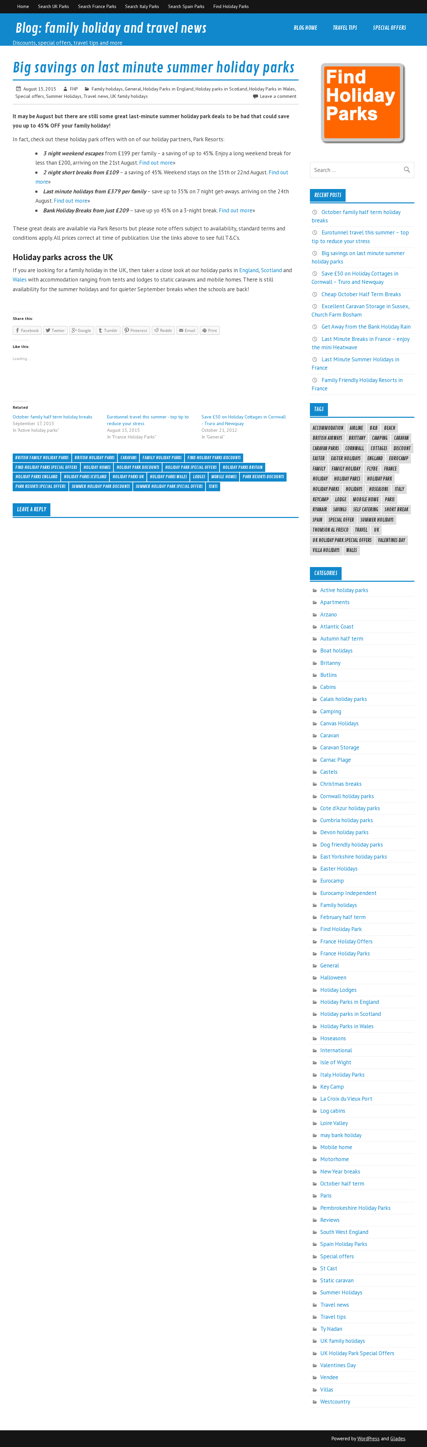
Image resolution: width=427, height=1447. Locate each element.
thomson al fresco (331, 530)
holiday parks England (36, 477)
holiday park (379, 479)
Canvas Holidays (339, 723)
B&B (374, 428)
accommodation (328, 428)
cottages (379, 448)
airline (356, 428)
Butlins (328, 675)
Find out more (156, 162)
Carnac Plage (335, 759)
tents (213, 486)
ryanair (320, 510)
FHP (74, 88)
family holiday (346, 469)
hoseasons (378, 489)
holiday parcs (347, 479)
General (133, 88)
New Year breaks (340, 1171)
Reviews (330, 1220)
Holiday (320, 479)
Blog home (305, 27)
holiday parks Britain (243, 467)
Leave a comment (278, 96)
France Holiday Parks (345, 953)
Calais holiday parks (343, 699)
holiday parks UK (128, 477)
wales (351, 550)
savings (340, 510)
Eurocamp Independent (348, 893)
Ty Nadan (331, 1328)
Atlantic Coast (337, 626)
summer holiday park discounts (101, 486)
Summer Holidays (63, 96)
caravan (401, 438)
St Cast (328, 1268)
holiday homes (96, 467)
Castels (329, 771)
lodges (199, 477)
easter (319, 459)
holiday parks (326, 489)
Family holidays (107, 88)
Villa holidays (326, 550)
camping (380, 438)
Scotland (271, 270)
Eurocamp (332, 880)
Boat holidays (336, 650)
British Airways (327, 438)
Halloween (333, 977)
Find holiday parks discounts (214, 458)
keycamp (321, 500)
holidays (354, 489)
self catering (365, 510)
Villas (326, 1389)
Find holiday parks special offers (46, 467)
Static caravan (337, 1280)
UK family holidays (129, 96)
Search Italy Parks (142, 6)
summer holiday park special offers (169, 486)
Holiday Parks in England (168, 88)
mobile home (366, 500)
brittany (357, 438)
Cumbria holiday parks (346, 820)
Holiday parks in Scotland (221, 88)
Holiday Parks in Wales (272, 88)
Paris (390, 500)
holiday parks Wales (168, 477)
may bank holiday (341, 1135)
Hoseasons (333, 1038)
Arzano (328, 614)
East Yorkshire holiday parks (353, 856)
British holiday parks (94, 458)
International (336, 1050)
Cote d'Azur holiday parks (350, 808)
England (249, 270)
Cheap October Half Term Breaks (361, 294)
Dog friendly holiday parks (351, 844)
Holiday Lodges (338, 989)
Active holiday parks (344, 590)
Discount (402, 448)
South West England (344, 1232)
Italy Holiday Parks (342, 1074)
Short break (396, 510)
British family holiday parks (41, 458)
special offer (341, 520)
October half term (342, 1183)
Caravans (128, 458)
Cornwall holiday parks (347, 796)
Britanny (330, 663)
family (319, 469)
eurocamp (398, 459)
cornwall (354, 448)
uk (376, 530)
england (375, 459)
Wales (20, 279)
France (390, 469)
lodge (340, 500)
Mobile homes (224, 477)
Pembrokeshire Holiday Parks (355, 1208)
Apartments (335, 602)
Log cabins (332, 1110)
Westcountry (335, 1401)
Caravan (329, 735)
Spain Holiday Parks (343, 1244)
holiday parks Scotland (85, 477)
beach (389, 428)
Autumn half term (341, 638)
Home (23, 6)
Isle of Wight (335, 1062)
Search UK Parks (53, 6)
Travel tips (345, 27)
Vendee (329, 1377)
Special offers (389, 27)
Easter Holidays (346, 459)
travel (361, 530)
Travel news (95, 96)
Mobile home (336, 1147)
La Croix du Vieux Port (346, 1098)
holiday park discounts (137, 467)
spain (317, 520)
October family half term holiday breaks (52, 417)
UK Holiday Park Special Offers (342, 540)
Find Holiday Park (341, 929)
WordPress (368, 1438)
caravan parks (326, 448)
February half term (343, 917)
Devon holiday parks (344, 832)
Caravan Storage (339, 747)
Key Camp (332, 1086)
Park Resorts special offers (40, 486)
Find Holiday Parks (231, 6)
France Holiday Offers (346, 941)
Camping (330, 711)
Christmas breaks (341, 783)
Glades (397, 1438)
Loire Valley (334, 1123)
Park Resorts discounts (263, 477)
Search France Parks (97, 6)
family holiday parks (161, 458)
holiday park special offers (191, 467)
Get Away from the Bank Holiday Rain (366, 326)
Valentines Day (391, 540)
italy (399, 489)
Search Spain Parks (186, 6)
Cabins (328, 687)
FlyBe (372, 469)
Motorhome (334, 1159)
